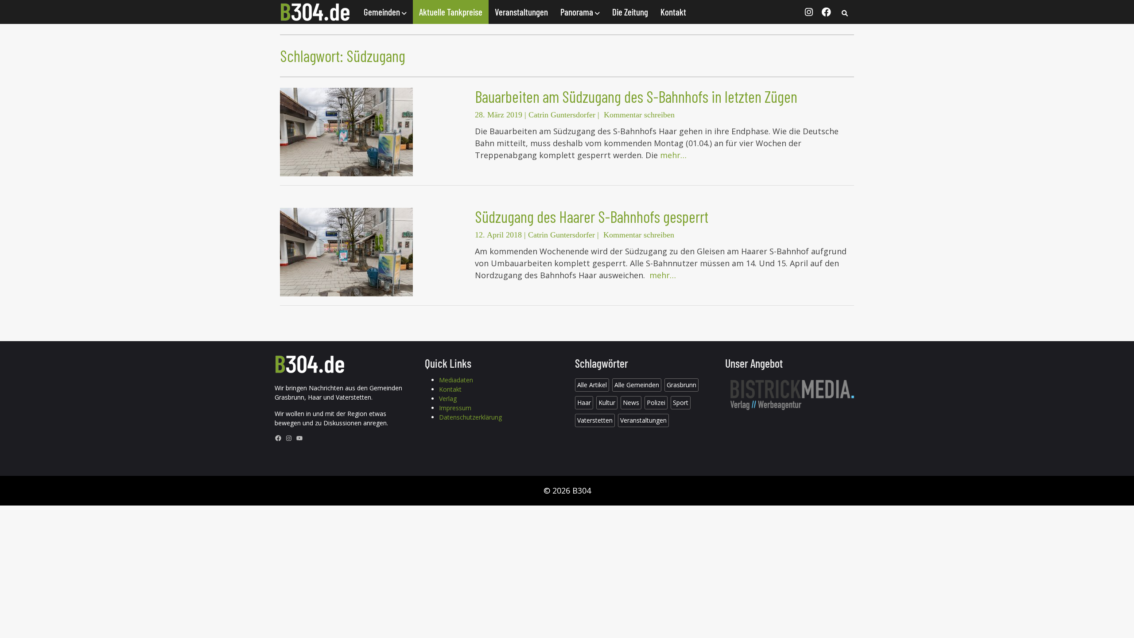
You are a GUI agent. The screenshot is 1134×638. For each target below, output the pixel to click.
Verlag (448, 398)
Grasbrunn (681, 385)
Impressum (455, 408)
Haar (584, 402)
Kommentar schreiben (639, 114)
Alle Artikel (592, 385)
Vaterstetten (595, 420)
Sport (680, 402)
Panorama (577, 11)
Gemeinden (383, 11)
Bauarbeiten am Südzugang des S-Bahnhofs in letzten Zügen (636, 96)
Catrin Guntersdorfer (561, 114)
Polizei (656, 402)
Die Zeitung (630, 11)
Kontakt (673, 11)
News (631, 402)
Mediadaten (456, 380)
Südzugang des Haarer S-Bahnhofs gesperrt (591, 216)
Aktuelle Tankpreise (450, 11)
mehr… (673, 155)
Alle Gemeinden (636, 385)
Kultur (606, 402)
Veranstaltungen (521, 11)
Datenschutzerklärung (470, 417)
